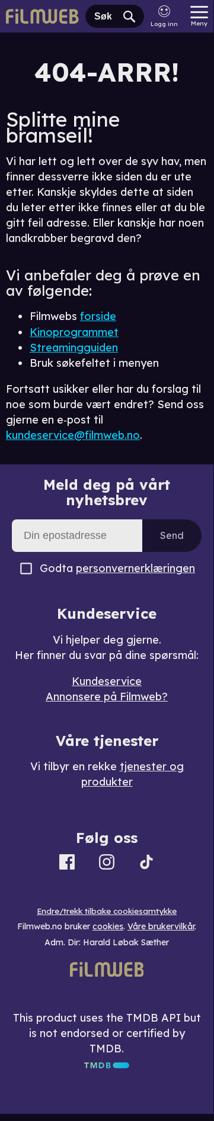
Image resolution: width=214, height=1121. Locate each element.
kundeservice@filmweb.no (73, 435)
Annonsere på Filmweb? (107, 696)
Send (172, 535)
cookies (107, 926)
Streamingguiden (74, 347)
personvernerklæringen (135, 568)
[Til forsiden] (42, 16)
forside (98, 316)
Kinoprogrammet (74, 332)
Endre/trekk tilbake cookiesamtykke (107, 911)
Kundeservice (107, 681)
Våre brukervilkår (160, 926)
